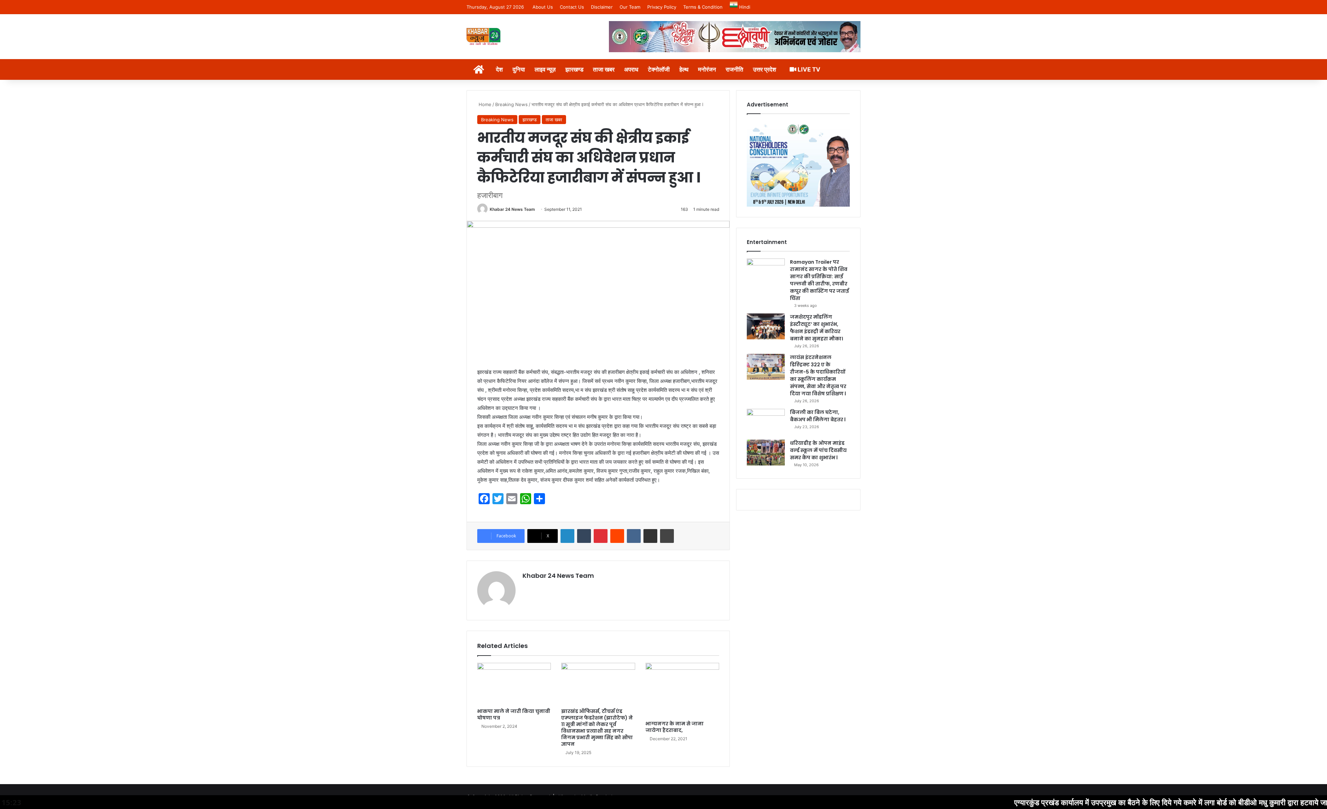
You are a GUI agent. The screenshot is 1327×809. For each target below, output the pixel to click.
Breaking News (511, 104)
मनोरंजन (707, 69)
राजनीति (734, 69)
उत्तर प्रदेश (764, 69)
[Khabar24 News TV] (483, 36)
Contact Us (572, 7)
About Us (543, 7)
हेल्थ (683, 69)
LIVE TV (808, 69)
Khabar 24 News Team (512, 209)
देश (499, 69)
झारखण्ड (574, 69)
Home (484, 104)
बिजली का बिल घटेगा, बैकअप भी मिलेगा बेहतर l (818, 416)
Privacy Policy (661, 7)
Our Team (630, 7)
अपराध (631, 69)
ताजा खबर (603, 69)
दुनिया (518, 69)
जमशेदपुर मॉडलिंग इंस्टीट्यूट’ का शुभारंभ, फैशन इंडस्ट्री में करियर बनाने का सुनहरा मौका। (816, 327)
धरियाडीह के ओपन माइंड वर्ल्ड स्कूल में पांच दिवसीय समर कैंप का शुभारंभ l (818, 450)
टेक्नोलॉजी (659, 69)
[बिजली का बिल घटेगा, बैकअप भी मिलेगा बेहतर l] (766, 422)
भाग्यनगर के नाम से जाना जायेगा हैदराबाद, (675, 727)
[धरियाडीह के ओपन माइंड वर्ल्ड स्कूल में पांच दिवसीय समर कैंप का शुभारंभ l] (766, 452)
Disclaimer (602, 7)
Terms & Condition (703, 7)
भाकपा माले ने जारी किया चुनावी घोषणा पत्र (513, 714)
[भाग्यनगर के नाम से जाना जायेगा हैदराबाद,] (682, 690)
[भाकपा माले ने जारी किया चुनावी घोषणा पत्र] (514, 683)
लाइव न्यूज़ (545, 69)
